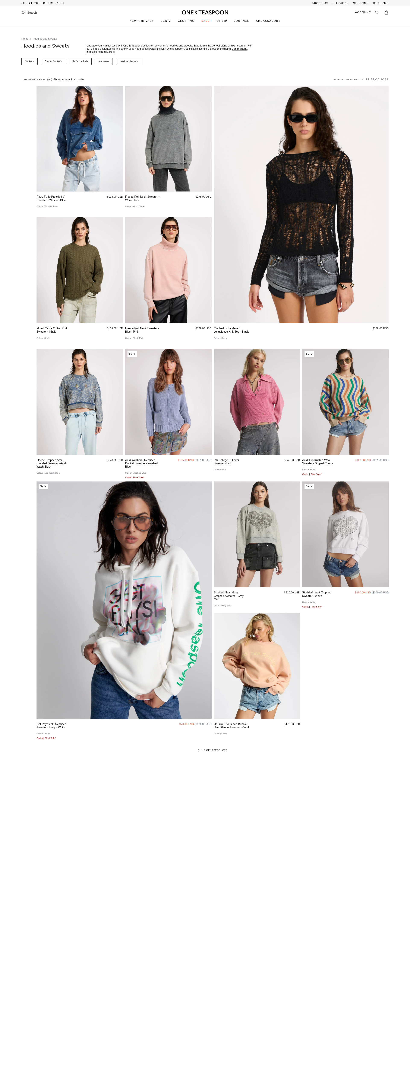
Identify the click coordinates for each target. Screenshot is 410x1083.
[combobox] (44, 12)
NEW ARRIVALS (142, 20)
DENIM (166, 20)
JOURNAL (241, 20)
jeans (89, 51)
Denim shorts (239, 48)
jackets (110, 51)
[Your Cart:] (386, 12)
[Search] (23, 12)
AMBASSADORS (268, 20)
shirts (97, 51)
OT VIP (222, 20)
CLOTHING (186, 20)
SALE (205, 20)
